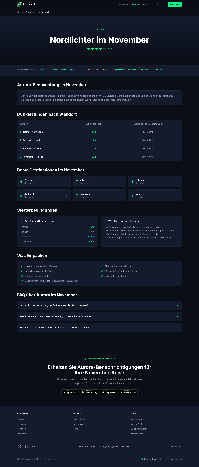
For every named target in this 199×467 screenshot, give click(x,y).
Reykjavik (21, 424)
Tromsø (20, 419)
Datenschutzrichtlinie (86, 446)
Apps (145, 4)
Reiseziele (123, 4)
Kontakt (125, 446)
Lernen (136, 4)
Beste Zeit (78, 424)
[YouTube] (33, 446)
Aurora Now (136, 419)
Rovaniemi (21, 429)
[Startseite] (18, 12)
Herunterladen (137, 433)
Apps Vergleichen (139, 429)
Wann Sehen (30, 12)
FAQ (76, 429)
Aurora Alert (136, 424)
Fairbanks (21, 433)
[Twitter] (19, 446)
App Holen (175, 4)
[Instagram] (26, 446)
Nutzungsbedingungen (109, 446)
